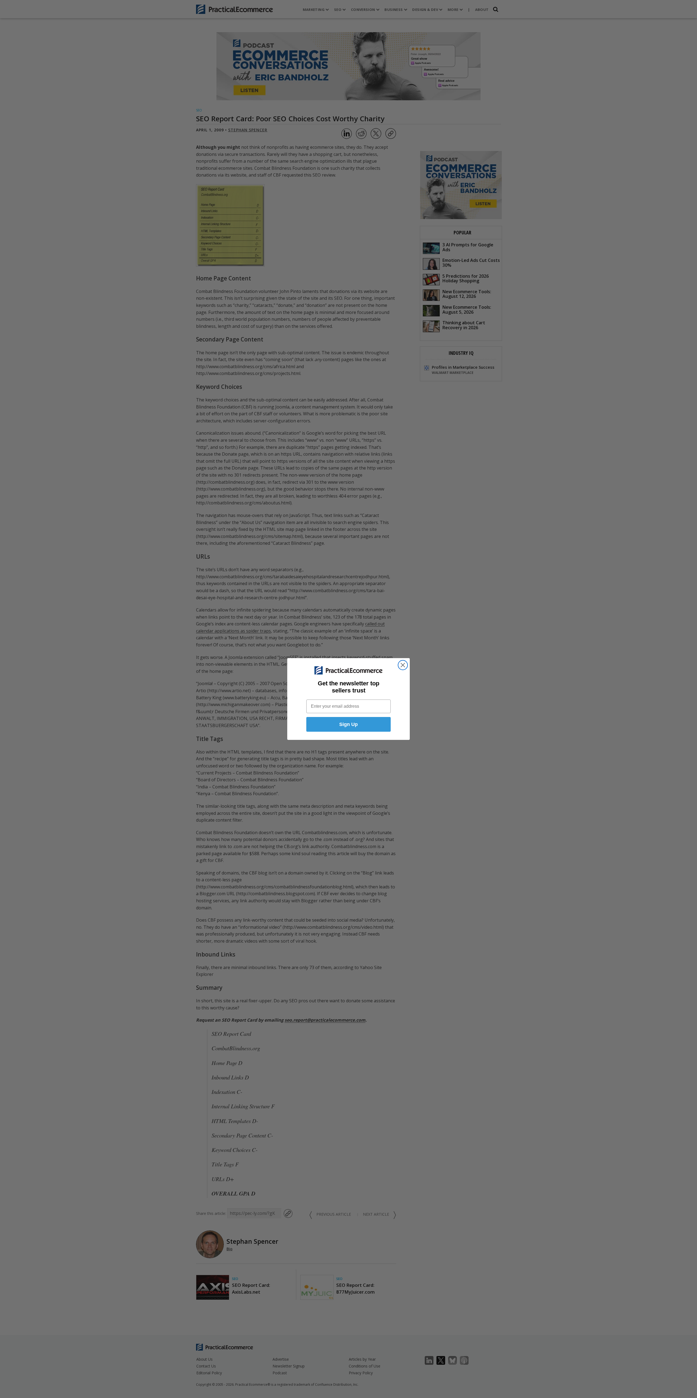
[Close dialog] (403, 665)
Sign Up (348, 724)
